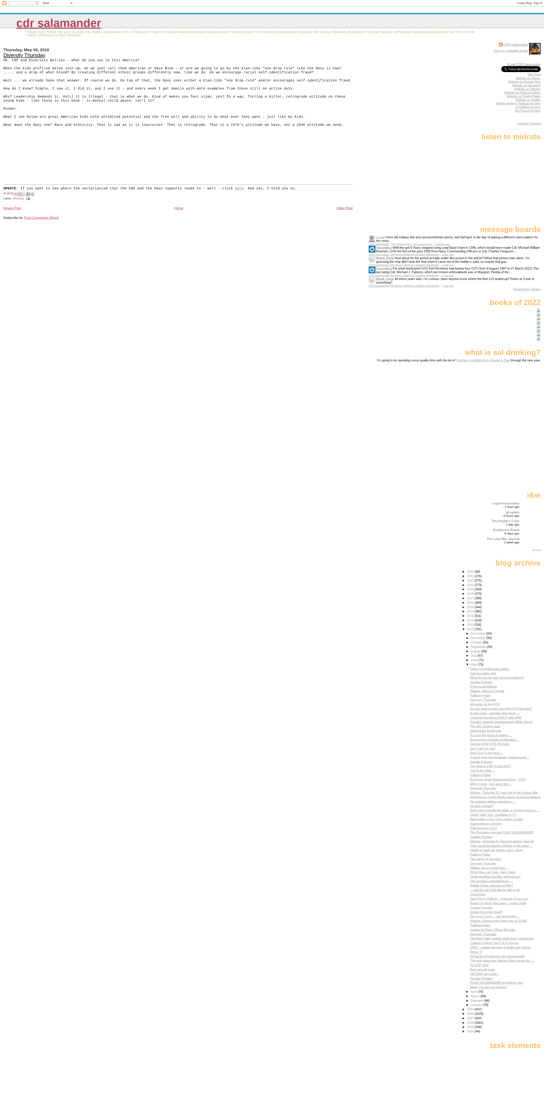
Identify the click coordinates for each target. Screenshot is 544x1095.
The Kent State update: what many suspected (501, 938)
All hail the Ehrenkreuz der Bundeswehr (497, 956)
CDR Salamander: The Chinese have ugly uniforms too (400, 244)
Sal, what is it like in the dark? (490, 766)
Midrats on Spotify (528, 100)
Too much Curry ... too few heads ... (494, 916)
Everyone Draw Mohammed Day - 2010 (498, 779)
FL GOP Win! (479, 965)
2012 (471, 620)
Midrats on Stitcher (527, 89)
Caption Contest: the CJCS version (494, 943)
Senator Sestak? (481, 806)
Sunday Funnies (481, 682)
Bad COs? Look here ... (486, 753)
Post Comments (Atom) (41, 218)
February (477, 1000)
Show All (536, 550)
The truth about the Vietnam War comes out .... (502, 960)
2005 (471, 1027)
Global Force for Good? (486, 912)
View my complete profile (510, 51)
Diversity (18, 198)
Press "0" (476, 952)
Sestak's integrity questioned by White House (501, 722)
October (477, 642)
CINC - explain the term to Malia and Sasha (500, 947)
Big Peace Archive (528, 110)
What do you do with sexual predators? (497, 677)
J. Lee (380, 237)
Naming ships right (483, 673)
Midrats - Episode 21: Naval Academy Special (502, 841)
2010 (471, 629)
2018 (471, 593)
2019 (471, 589)
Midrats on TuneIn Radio (524, 96)
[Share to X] (24, 194)
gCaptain (512, 512)
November (478, 638)
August (476, 651)
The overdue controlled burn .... (491, 881)
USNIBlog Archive (528, 107)
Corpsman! (478, 894)
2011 (470, 624)
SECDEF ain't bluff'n (484, 974)
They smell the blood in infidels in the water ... (501, 846)
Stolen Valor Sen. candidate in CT (493, 815)
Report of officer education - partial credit (498, 903)
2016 (471, 602)
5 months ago (442, 244)
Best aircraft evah (482, 969)
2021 (471, 580)
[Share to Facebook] (28, 194)
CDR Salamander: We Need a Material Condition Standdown (404, 254)
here (239, 188)
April (474, 991)
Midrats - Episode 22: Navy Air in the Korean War (504, 792)
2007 (471, 1018)
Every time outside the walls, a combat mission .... (505, 810)
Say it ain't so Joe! (482, 748)
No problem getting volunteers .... (493, 801)
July (474, 655)
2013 (471, 616)
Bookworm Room (506, 530)
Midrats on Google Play (524, 82)
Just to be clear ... (482, 770)
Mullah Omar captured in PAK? (491, 885)
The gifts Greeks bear (485, 726)
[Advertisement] (514, 395)
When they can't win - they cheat (492, 872)
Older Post (345, 208)
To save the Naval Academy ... (491, 735)
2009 (471, 1009)
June (474, 660)
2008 (471, 1013)
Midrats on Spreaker (526, 85)
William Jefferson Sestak (487, 691)
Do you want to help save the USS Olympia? (501, 708)
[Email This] (16, 194)
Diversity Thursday (24, 55)
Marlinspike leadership (485, 731)
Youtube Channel (529, 123)
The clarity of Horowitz (485, 859)
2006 (471, 1022)
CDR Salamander (58, 23)
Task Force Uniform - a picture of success (499, 898)
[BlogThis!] (20, 194)
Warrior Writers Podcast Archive (518, 103)
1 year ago (447, 254)
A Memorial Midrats (483, 686)
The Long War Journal (503, 539)
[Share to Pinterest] (32, 194)
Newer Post (12, 208)
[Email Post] (27, 198)
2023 (471, 571)
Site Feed (534, 74)
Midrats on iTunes (528, 78)
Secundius (384, 247)
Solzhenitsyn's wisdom (486, 823)
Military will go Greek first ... (489, 868)
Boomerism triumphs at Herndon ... (494, 739)
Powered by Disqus (527, 289)
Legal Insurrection (505, 503)
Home (178, 208)
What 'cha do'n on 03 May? (489, 987)
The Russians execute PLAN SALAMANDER (501, 832)
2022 (471, 576)
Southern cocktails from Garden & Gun (483, 360)
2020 (471, 585)
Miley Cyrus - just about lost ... (491, 784)
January (477, 1005)
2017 (471, 598)
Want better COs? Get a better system (496, 819)
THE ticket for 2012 (483, 828)
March (475, 996)
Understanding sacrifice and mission (495, 876)
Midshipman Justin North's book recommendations (505, 797)
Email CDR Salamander (524, 64)
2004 (471, 1031)
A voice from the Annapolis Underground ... (499, 757)
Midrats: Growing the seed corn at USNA (498, 921)
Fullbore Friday (480, 695)
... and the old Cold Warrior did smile (495, 890)
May (474, 664)
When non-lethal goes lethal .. (490, 669)
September (479, 647)
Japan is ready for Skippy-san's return (496, 850)
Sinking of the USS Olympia (489, 744)
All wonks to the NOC (485, 704)
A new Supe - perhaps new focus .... (495, 713)
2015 (471, 607)
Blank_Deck (385, 258)
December (478, 633)
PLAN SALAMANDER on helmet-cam (496, 982)
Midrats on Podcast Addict (522, 92)
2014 (471, 611)
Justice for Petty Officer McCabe (493, 930)
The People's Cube (505, 521)
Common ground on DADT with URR (495, 717)
